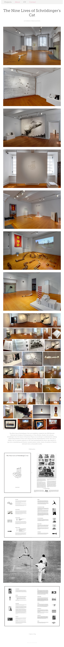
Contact (32, 2)
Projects (8, 2)
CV (24, 2)
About (17, 2)
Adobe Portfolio (34, 642)
